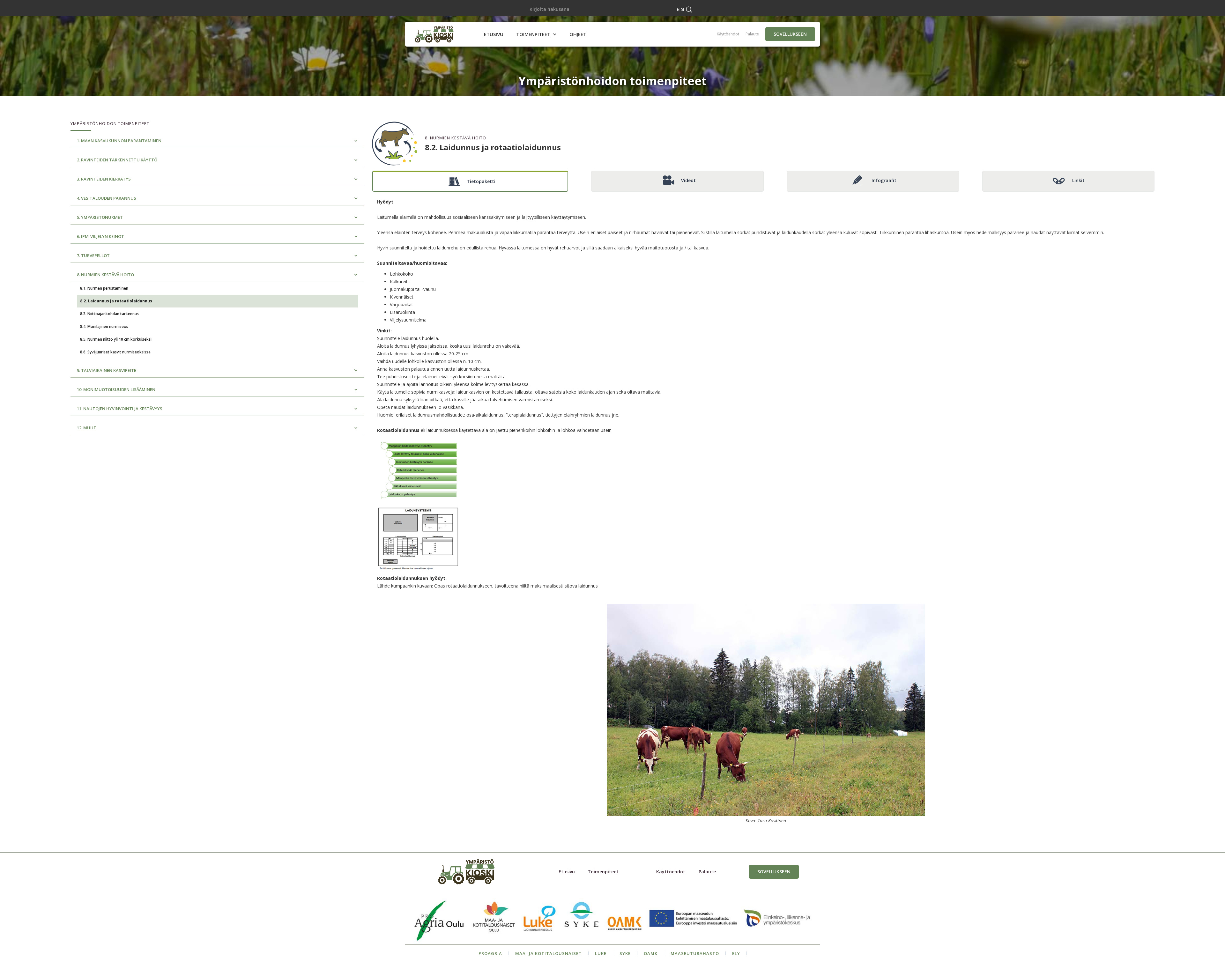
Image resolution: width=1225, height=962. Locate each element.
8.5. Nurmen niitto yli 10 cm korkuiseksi (116, 339)
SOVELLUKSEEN (790, 34)
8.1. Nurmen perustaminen (104, 288)
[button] (536, 34)
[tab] (470, 181)
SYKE (625, 953)
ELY (736, 953)
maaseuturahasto (695, 953)
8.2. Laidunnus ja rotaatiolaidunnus (116, 301)
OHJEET (577, 34)
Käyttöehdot (728, 34)
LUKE (600, 953)
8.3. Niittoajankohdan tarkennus (109, 313)
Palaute (752, 34)
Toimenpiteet (603, 872)
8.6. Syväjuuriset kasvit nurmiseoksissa (115, 352)
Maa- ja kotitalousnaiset (548, 953)
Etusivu (567, 872)
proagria (490, 953)
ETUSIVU (493, 34)
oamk (650, 953)
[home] (434, 34)
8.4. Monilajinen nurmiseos (104, 326)
